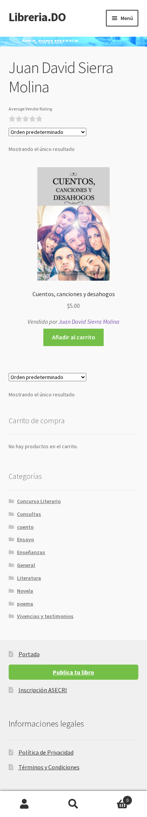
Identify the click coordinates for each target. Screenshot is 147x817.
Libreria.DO (37, 17)
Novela (25, 590)
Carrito (113, 797)
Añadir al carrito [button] (73, 337)
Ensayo (25, 539)
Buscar (73, 804)
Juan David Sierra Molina (88, 321)
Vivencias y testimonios (45, 616)
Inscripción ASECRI (42, 690)
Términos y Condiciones (49, 767)
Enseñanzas (31, 552)
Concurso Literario (39, 501)
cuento (25, 526)
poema (25, 603)
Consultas (29, 514)
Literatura (29, 578)
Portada (29, 654)
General (26, 565)
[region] (73, 42)
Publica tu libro (73, 672)
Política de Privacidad (46, 752)
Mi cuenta (24, 804)
